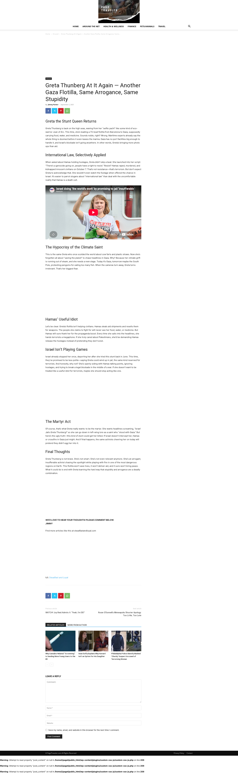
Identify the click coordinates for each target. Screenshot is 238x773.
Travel (161, 26)
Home (76, 26)
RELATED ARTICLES (55, 625)
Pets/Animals (147, 26)
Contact (190, 753)
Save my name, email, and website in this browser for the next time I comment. (83, 730)
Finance (132, 26)
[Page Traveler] (119, 11)
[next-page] (51, 664)
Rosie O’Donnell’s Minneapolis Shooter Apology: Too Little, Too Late (119, 614)
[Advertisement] (93, 57)
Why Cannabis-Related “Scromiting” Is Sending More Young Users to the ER (60, 656)
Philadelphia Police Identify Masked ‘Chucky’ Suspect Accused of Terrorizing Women (126, 656)
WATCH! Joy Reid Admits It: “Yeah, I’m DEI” (65, 612)
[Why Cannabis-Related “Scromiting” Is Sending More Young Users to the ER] (60, 641)
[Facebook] (48, 111)
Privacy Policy (179, 753)
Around (55, 34)
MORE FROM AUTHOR (77, 625)
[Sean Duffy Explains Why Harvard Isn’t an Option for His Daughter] (93, 641)
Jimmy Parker (53, 105)
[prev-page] (47, 664)
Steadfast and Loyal (58, 577)
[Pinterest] (61, 111)
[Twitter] (54, 111)
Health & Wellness (113, 26)
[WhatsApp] (67, 111)
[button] (189, 26)
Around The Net (91, 26)
